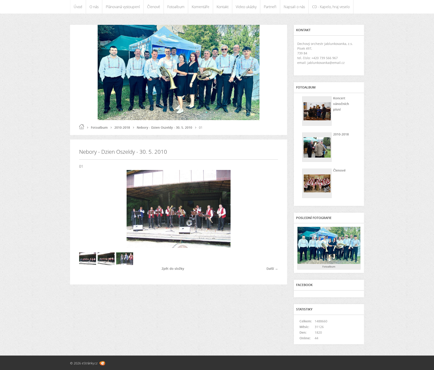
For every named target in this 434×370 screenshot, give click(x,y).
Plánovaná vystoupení (123, 6)
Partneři (270, 6)
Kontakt (223, 6)
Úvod (78, 6)
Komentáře (200, 6)
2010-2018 (122, 127)
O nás (94, 6)
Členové (153, 6)
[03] (124, 264)
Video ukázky (246, 6)
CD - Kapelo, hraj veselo (331, 6)
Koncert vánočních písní (341, 104)
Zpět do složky (173, 268)
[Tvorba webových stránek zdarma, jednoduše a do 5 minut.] (102, 363)
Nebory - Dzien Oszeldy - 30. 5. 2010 (164, 127)
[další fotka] (271, 209)
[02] (106, 264)
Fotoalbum (175, 6)
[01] (87, 264)
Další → (272, 268)
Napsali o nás (294, 6)
